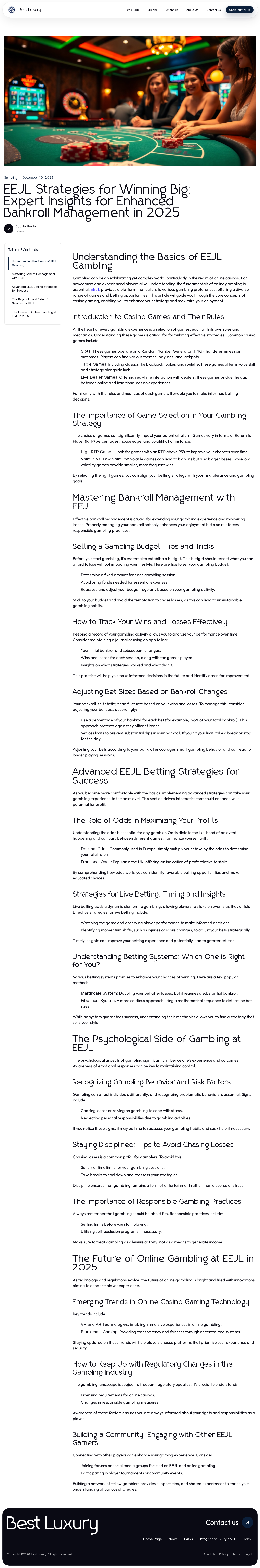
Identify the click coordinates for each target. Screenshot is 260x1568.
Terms (236, 1554)
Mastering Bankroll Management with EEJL (33, 275)
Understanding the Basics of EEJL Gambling (34, 263)
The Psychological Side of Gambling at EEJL (30, 301)
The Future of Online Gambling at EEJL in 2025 (34, 314)
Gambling (11, 177)
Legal (248, 1554)
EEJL (95, 289)
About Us (209, 1554)
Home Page (152, 1539)
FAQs (188, 1539)
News (173, 1539)
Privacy (224, 1554)
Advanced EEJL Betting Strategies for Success (34, 288)
